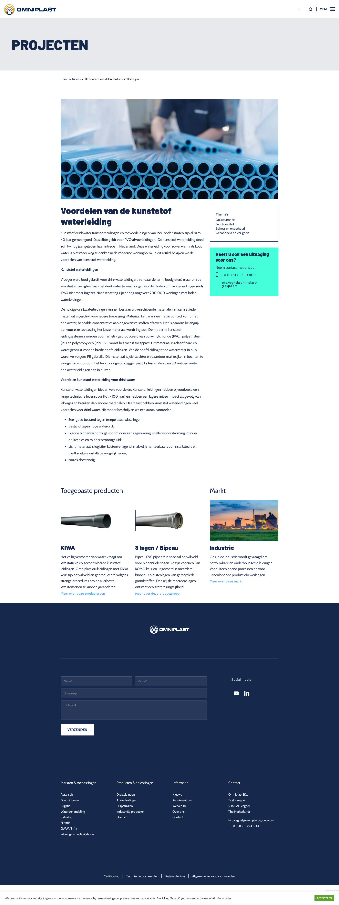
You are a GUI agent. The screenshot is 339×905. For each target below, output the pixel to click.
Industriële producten (131, 811)
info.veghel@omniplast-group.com (239, 284)
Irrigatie (65, 806)
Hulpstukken (125, 806)
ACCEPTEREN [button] (324, 898)
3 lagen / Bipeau (156, 547)
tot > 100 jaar (114, 396)
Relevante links (175, 876)
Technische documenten (142, 876)
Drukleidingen (126, 794)
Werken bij (179, 806)
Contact (177, 817)
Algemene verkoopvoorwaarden (213, 876)
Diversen (122, 817)
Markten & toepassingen (78, 783)
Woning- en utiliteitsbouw (78, 834)
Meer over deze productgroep (83, 593)
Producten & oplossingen (135, 783)
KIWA (68, 547)
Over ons (178, 811)
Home (64, 79)
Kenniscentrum (182, 800)
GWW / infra (69, 828)
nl (299, 9)
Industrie (222, 547)
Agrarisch (67, 794)
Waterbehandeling (73, 811)
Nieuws (76, 79)
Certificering (111, 876)
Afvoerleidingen (127, 800)
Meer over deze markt (226, 581)
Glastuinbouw (70, 800)
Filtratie (65, 823)
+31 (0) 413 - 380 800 (238, 275)
